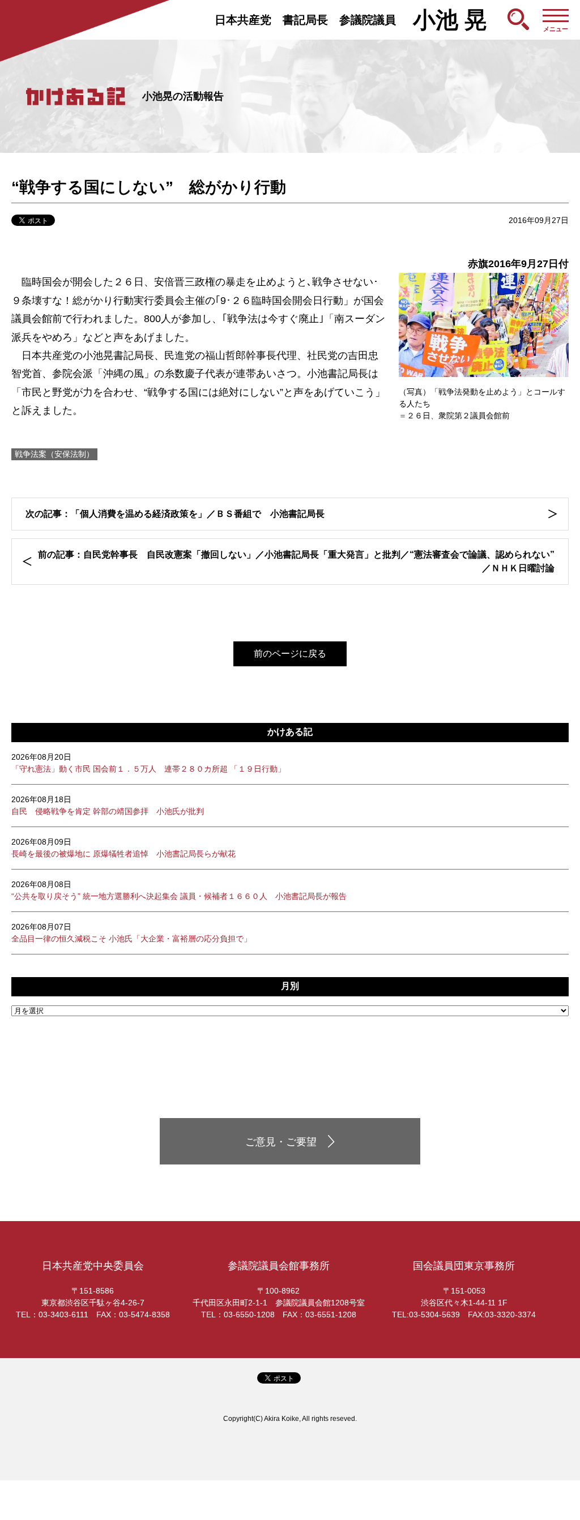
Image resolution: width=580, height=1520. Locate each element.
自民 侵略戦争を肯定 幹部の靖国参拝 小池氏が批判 (107, 805)
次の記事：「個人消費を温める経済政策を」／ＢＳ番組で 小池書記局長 (175, 514)
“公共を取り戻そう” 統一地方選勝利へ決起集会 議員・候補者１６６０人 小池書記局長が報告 (179, 890)
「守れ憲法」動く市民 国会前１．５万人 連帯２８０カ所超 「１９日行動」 (148, 762)
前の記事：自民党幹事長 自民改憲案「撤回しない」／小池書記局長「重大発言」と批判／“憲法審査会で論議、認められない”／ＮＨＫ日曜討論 (296, 561)
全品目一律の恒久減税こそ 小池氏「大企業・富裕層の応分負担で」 (131, 932)
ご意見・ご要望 (281, 1142)
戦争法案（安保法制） (54, 454)
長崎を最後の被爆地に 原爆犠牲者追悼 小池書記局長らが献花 (123, 847)
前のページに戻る (290, 653)
